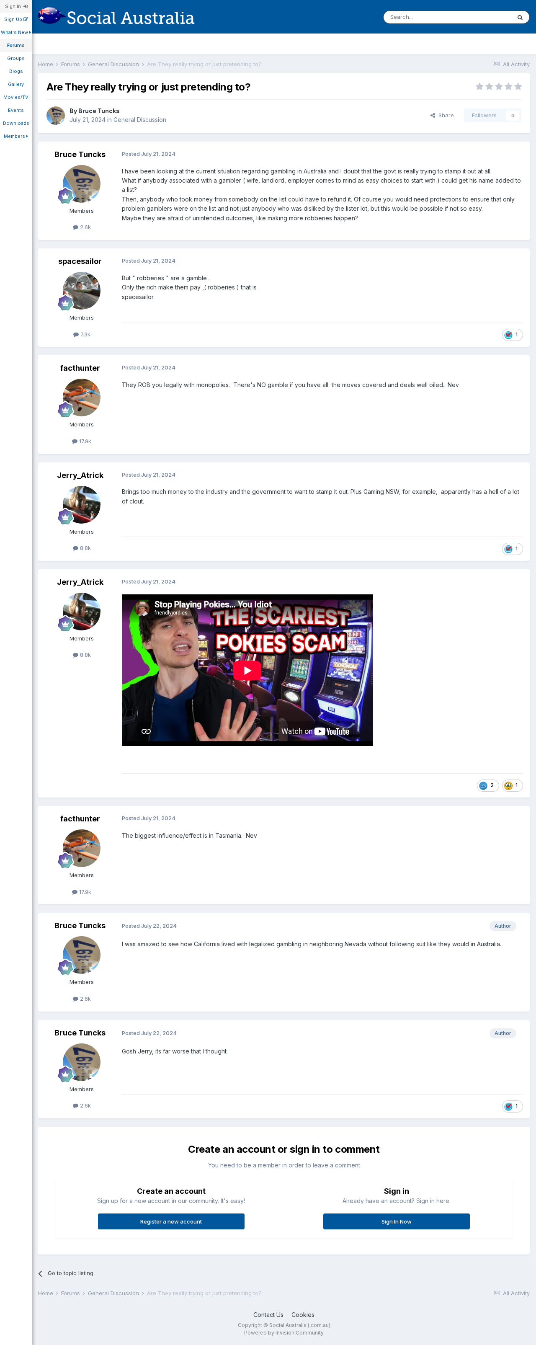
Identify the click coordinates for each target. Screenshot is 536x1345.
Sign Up (13, 19)
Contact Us (268, 1314)
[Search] (520, 17)
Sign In (14, 6)
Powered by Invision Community (284, 1333)
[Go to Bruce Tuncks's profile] (55, 115)
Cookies (302, 1314)
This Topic (486, 17)
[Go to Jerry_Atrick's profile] (81, 505)
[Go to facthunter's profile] (81, 397)
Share (444, 115)
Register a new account (171, 1221)
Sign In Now (396, 1221)
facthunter (80, 368)
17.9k (84, 441)
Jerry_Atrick (80, 475)
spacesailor (80, 261)
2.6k (84, 227)
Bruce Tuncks (99, 110)
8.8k (84, 548)
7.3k (84, 334)
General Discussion (139, 119)
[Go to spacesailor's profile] (81, 291)
